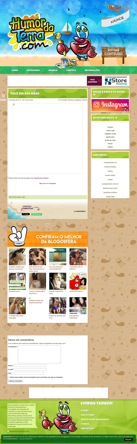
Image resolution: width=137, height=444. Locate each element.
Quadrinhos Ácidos (41, 178)
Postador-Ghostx (67, 100)
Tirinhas (84, 100)
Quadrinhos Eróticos (110, 192)
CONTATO (71, 71)
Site (9, 373)
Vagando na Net (110, 134)
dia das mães (17, 197)
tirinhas (110, 127)
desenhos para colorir (110, 188)
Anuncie (53, 71)
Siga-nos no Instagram (47, 183)
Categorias (33, 71)
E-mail (11, 369)
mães (23, 197)
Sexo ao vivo (87, 429)
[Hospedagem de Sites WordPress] (116, 81)
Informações (92, 71)
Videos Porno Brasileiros (95, 420)
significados (110, 137)
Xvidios (110, 147)
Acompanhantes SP (110, 162)
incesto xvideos (110, 175)
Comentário (13, 347)
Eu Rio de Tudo (110, 140)
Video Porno (88, 415)
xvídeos (110, 179)
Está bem (128, 439)
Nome (10, 365)
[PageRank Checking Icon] (18, 432)
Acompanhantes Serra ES (110, 184)
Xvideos (110, 171)
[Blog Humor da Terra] (52, 41)
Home (15, 71)
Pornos (85, 424)
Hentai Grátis (110, 197)
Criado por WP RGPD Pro (25, 439)
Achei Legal (110, 130)
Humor (110, 143)
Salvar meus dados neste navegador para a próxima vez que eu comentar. (36, 377)
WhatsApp (36, 214)
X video (85, 411)
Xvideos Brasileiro (110, 167)
